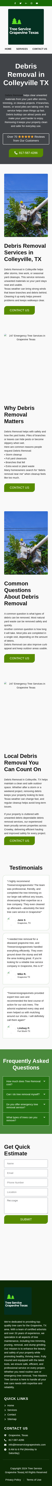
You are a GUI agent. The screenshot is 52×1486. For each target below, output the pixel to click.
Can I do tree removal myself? (23, 1094)
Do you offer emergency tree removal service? (22, 1106)
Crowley (8, 829)
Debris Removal (14, 95)
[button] (26, 1083)
